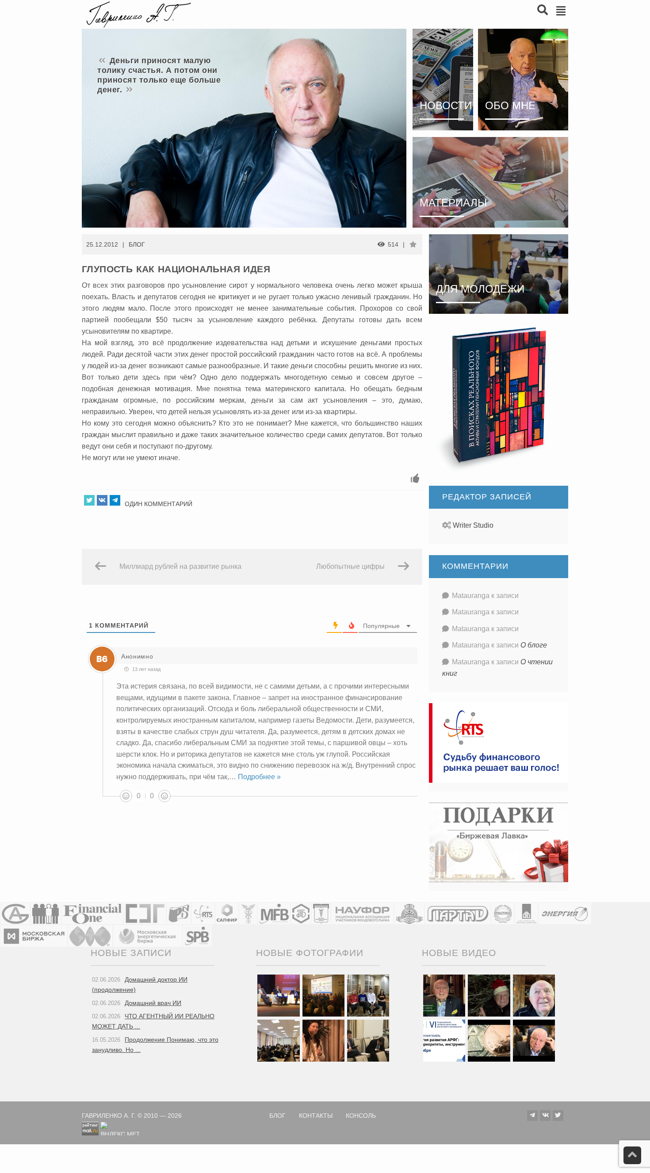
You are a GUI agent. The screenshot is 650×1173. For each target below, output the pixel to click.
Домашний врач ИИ (153, 1002)
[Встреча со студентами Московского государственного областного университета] (278, 1040)
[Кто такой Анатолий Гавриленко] (534, 1040)
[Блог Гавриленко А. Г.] (137, 13)
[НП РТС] (203, 913)
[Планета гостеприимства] (409, 913)
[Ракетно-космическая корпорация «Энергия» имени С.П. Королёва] (565, 913)
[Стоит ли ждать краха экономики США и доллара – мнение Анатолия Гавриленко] (489, 1040)
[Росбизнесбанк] (179, 913)
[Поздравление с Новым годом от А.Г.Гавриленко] (444, 994)
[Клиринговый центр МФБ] (274, 913)
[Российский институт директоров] (526, 913)
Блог (137, 244)
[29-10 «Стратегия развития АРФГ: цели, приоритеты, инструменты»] (444, 1040)
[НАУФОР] (362, 913)
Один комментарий (158, 503)
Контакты (316, 1115)
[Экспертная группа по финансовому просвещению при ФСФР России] (144, 913)
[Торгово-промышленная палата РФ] (248, 913)
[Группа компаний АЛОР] (15, 913)
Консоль (361, 1115)
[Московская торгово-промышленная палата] (321, 913)
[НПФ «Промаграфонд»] (503, 913)
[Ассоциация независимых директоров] (45, 913)
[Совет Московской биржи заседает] (368, 1040)
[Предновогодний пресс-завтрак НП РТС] (323, 1040)
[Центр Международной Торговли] (90, 936)
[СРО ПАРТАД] (457, 913)
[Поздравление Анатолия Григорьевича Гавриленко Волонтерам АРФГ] (489, 994)
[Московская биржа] (34, 936)
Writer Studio (473, 525)
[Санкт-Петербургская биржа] (197, 936)
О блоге (533, 645)
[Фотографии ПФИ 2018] (278, 994)
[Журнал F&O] (92, 913)
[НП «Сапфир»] (227, 913)
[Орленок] (368, 994)
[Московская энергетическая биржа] (148, 936)
